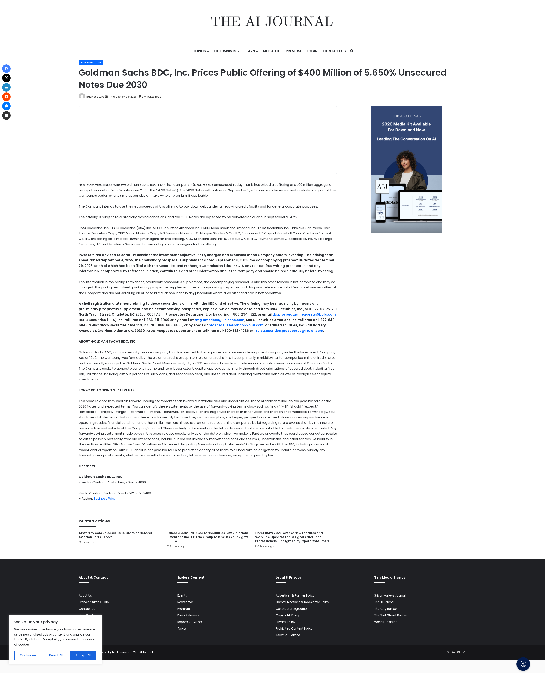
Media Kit (271, 51)
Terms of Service (288, 635)
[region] (55, 639)
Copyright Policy (287, 615)
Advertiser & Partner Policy (295, 596)
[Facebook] (6, 68)
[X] (448, 652)
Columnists (225, 51)
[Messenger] (6, 106)
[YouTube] (458, 652)
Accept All (83, 655)
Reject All (56, 655)
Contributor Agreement (293, 609)
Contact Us (334, 51)
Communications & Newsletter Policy (302, 602)
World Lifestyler (385, 622)
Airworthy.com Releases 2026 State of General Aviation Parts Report (115, 535)
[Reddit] (6, 96)
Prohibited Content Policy (294, 629)
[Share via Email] (6, 115)
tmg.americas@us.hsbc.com (219, 320)
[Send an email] (106, 96)
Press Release (91, 63)
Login (312, 51)
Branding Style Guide (94, 602)
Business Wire (95, 96)
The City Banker (385, 609)
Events (182, 596)
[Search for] (352, 51)
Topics (199, 51)
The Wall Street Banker (390, 615)
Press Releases (188, 615)
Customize (28, 655)
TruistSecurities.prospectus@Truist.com (288, 331)
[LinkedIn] (453, 652)
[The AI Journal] (272, 22)
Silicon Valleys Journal (390, 596)
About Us (85, 596)
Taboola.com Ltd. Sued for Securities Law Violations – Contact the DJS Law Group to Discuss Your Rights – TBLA (208, 537)
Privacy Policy (285, 622)
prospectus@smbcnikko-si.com (236, 325)
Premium (293, 51)
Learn (250, 51)
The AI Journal (384, 602)
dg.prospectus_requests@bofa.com (304, 314)
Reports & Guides (190, 622)
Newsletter (185, 602)
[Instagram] (463, 652)
